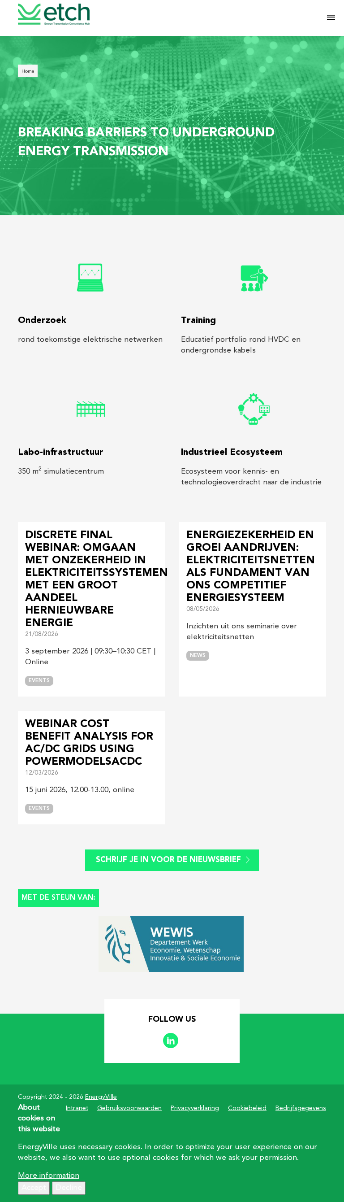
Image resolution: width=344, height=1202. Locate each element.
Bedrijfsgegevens (300, 1108)
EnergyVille (101, 1097)
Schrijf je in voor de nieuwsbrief (168, 860)
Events (39, 681)
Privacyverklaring (195, 1108)
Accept (34, 1188)
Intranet (77, 1108)
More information (48, 1176)
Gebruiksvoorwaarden (129, 1108)
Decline (69, 1188)
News (198, 655)
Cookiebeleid (247, 1108)
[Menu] (331, 18)
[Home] (164, 14)
